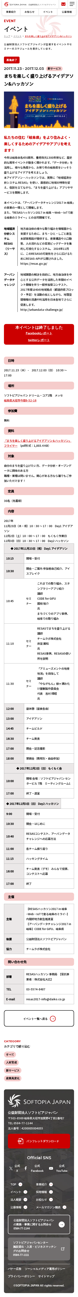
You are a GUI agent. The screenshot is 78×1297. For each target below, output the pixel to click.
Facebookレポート (39, 333)
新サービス (13, 1070)
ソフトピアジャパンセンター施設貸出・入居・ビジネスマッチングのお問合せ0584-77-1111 (34, 1249)
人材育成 (11, 1062)
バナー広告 (14, 1268)
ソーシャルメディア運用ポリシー (45, 1268)
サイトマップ (46, 1276)
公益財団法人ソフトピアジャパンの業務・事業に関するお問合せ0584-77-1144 (34, 1224)
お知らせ (30, 11)
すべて (10, 1054)
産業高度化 (13, 1078)
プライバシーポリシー (21, 1276)
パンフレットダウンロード (42, 1141)
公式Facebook (37, 1168)
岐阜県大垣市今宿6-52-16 (20, 400)
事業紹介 (11, 11)
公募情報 (67, 11)
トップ (7, 36)
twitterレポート (39, 340)
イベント (48, 11)
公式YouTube (61, 1168)
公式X (17, 1168)
